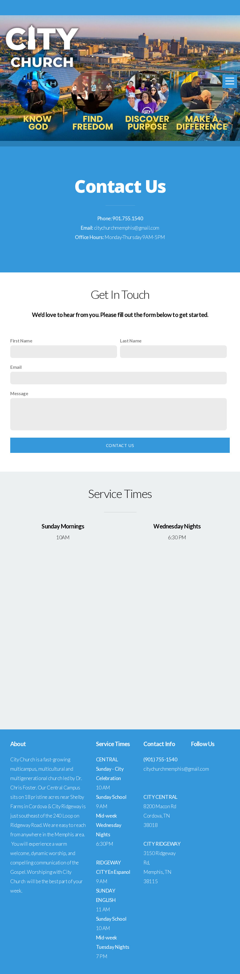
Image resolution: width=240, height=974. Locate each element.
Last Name (131, 340)
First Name (21, 340)
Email (15, 367)
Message (19, 393)
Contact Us (120, 445)
